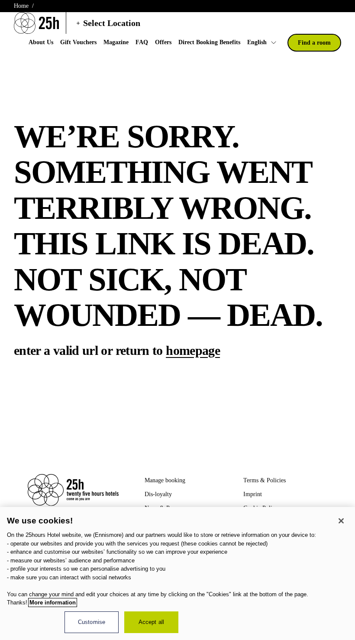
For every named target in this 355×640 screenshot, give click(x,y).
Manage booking (165, 480)
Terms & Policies (264, 480)
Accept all (151, 622)
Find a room (314, 42)
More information (52, 602)
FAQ (142, 42)
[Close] (341, 520)
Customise (91, 622)
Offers (163, 42)
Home (21, 6)
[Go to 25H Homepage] (36, 23)
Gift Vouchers (78, 42)
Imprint (252, 494)
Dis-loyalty (158, 494)
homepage (193, 350)
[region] (177, 573)
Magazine (116, 42)
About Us (41, 42)
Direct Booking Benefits (209, 42)
